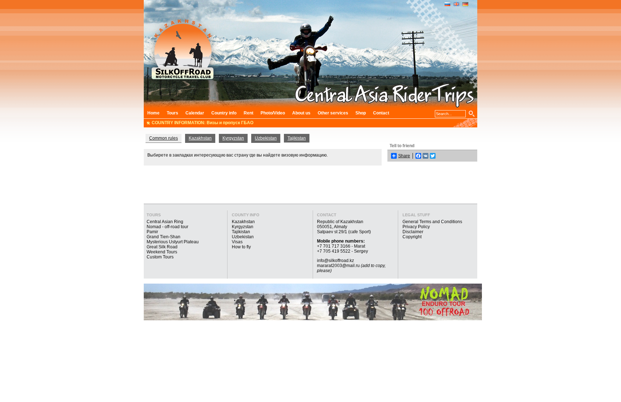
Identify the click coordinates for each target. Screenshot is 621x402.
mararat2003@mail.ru (338, 265)
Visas (237, 241)
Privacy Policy (416, 226)
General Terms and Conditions (432, 221)
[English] (456, 4)
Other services (333, 113)
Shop (360, 113)
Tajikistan (297, 138)
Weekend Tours (162, 251)
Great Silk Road (162, 246)
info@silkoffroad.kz (335, 260)
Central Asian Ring (165, 221)
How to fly (241, 246)
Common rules (163, 138)
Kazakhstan (200, 138)
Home (153, 113)
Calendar (194, 113)
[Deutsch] (465, 4)
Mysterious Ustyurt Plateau (173, 241)
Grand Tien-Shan (163, 236)
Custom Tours (160, 256)
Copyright (412, 236)
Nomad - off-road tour (167, 226)
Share (404, 155)
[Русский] (447, 4)
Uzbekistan (266, 138)
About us (301, 113)
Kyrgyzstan (233, 138)
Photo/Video (273, 113)
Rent (248, 113)
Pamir (152, 231)
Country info (223, 113)
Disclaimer (412, 231)
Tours (172, 113)
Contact (381, 113)
